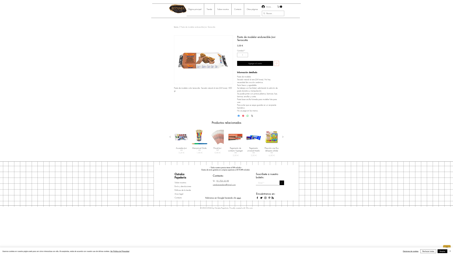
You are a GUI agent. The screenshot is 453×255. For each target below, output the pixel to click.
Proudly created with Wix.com (241, 208)
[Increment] (246, 55)
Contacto (178, 197)
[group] (226, 144)
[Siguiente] (282, 136)
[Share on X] (252, 115)
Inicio (176, 27)
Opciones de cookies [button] (410, 251)
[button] (280, 7)
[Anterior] (170, 136)
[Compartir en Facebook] (238, 115)
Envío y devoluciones (183, 186)
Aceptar (442, 251)
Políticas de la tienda (183, 190)
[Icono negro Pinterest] (269, 197)
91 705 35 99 (222, 181)
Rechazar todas (428, 251)
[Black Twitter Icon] (261, 197)
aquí (239, 198)
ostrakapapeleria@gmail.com (224, 184)
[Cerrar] (450, 251)
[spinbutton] (242, 55)
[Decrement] (238, 55)
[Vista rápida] (181, 137)
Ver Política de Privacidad (119, 251)
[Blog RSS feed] (273, 198)
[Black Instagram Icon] (265, 197)
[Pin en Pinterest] (243, 115)
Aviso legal (179, 194)
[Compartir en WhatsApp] (247, 115)
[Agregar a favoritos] (276, 63)
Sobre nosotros (180, 182)
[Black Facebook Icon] (257, 197)
